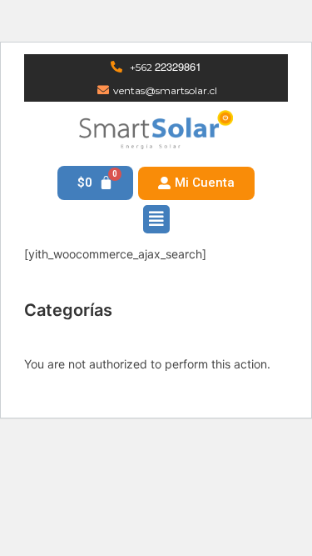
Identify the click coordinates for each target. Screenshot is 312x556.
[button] (196, 183)
